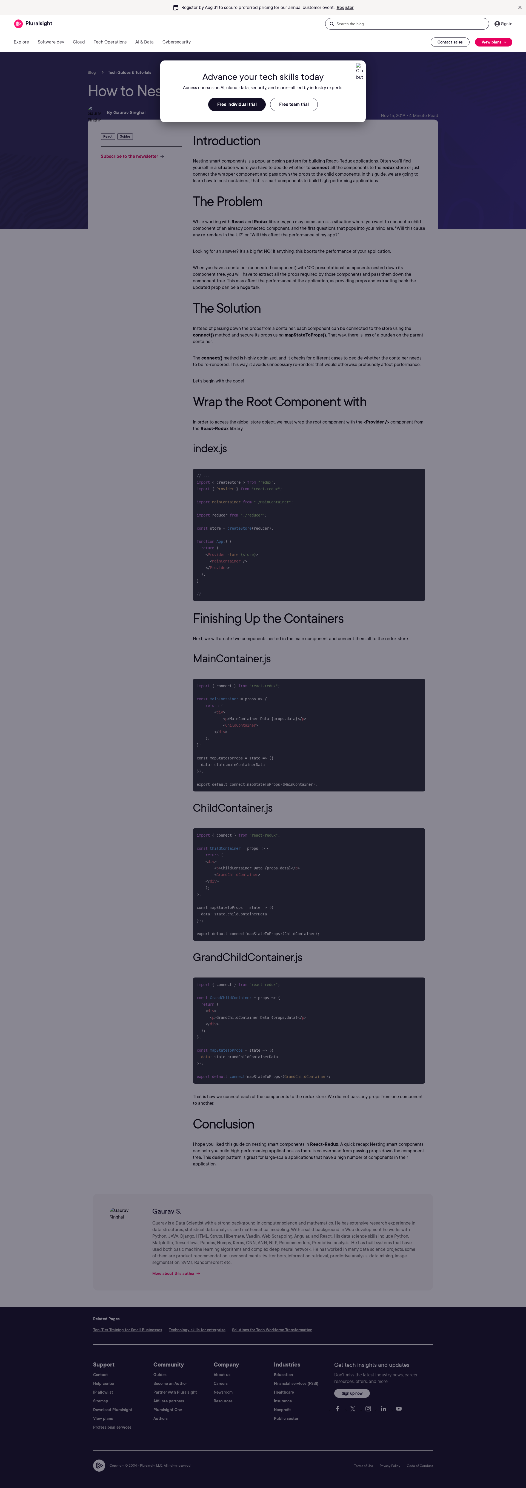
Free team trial (294, 104)
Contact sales (450, 42)
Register (345, 7)
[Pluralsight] (33, 24)
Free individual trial (237, 104)
